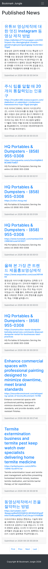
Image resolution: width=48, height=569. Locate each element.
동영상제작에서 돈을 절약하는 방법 (22, 504)
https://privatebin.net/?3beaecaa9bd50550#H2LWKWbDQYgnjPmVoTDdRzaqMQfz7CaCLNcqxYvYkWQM (23, 513)
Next (27, 549)
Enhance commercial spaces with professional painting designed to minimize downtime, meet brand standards (24, 375)
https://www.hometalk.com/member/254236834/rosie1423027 (23, 240)
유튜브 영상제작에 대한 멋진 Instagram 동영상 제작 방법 (23, 31)
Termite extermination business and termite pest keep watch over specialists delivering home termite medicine (21, 445)
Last (35, 549)
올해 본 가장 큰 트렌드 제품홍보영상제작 (22, 268)
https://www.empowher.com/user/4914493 (23, 275)
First (13, 549)
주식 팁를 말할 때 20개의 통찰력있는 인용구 (23, 91)
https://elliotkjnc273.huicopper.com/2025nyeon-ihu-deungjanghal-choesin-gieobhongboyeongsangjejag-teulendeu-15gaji (23, 43)
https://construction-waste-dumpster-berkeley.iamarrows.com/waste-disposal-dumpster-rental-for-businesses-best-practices (24, 333)
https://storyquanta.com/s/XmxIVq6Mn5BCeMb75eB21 (23, 161)
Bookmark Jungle (12, 3)
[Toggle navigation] (42, 3)
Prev (20, 549)
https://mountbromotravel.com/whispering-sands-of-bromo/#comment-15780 (23, 394)
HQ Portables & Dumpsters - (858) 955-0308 (21, 151)
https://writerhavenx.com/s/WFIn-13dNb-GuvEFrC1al (20, 467)
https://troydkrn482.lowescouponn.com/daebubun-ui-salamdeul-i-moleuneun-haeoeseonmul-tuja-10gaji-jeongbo (23, 102)
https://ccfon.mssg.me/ (15, 200)
